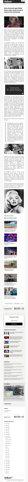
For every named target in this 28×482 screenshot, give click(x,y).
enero (6, 457)
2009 (7, 472)
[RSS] (23, 308)
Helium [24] (15, 480)
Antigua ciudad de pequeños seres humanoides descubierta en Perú (16, 355)
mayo (6, 450)
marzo (6, 454)
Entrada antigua (16, 303)
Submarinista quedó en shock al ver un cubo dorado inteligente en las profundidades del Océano (13, 379)
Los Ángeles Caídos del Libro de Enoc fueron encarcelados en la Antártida (16, 351)
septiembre (7, 443)
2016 (7, 460)
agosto (6, 445)
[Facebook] (15, 308)
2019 (7, 432)
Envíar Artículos (13, 479)
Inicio (22, 303)
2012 (7, 467)
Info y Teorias (10, 14)
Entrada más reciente (8, 303)
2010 (7, 471)
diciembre (7, 437)
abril (6, 452)
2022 (7, 427)
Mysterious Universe (8, 215)
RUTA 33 (6, 411)
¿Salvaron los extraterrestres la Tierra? (12, 396)
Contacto (9, 479)
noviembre (7, 439)
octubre (6, 441)
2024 (7, 423)
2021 (7, 429)
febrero (6, 456)
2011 (7, 469)
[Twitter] (17, 308)
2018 (7, 434)
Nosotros (22, 479)
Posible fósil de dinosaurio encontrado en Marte (15, 346)
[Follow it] (21, 308)
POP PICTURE (8, 410)
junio (6, 448)
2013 (7, 465)
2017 (7, 436)
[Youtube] (19, 308)
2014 (7, 463)
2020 (7, 430)
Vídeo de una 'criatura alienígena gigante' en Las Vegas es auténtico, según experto (13, 376)
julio (6, 447)
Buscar (23, 0)
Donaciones (18, 479)
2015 (7, 462)
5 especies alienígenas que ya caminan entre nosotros (15, 342)
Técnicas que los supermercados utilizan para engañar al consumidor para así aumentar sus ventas (16, 337)
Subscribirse (14, 324)
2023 (7, 425)
